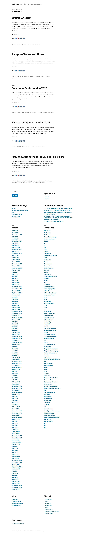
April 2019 (15, 328)
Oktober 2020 (16, 291)
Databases (47, 260)
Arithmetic (26, 76)
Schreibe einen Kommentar (35, 44)
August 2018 (16, 344)
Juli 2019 (14, 322)
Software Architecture (51, 378)
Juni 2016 (15, 398)
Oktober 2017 (16, 365)
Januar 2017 (15, 384)
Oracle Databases (49, 334)
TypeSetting (48, 398)
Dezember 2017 (17, 361)
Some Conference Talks (62, 210)
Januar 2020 (16, 309)
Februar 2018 (16, 357)
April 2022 (15, 255)
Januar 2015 (15, 434)
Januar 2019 (15, 334)
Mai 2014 (15, 450)
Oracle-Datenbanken (50, 336)
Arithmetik (47, 235)
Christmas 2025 (17, 214)
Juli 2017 (14, 371)
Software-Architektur (50, 382)
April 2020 (15, 303)
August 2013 (16, 469)
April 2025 (15, 239)
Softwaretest (48, 384)
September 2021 (17, 268)
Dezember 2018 (17, 336)
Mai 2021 (15, 276)
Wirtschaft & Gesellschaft (52, 417)
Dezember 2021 (17, 264)
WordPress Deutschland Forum (52, 511)
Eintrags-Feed (16, 501)
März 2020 (15, 305)
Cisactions (68, 208)
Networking (47, 322)
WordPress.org (16, 505)
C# (45, 247)
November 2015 (17, 413)
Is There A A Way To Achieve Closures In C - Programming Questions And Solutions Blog (57, 216)
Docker (46, 272)
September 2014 (17, 442)
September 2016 (17, 392)
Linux (45, 305)
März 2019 (15, 330)
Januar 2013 (15, 483)
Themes (47, 507)
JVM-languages (49, 303)
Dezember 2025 (17, 235)
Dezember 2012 (17, 485)
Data (29, 76)
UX (45, 407)
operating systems (50, 330)
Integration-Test (49, 295)
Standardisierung (49, 392)
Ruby (45, 361)
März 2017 (15, 380)
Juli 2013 (14, 471)
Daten (46, 262)
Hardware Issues (49, 286)
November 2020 (17, 289)
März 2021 (15, 280)
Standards (48, 76)
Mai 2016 (15, 400)
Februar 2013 (16, 481)
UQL (13, 212)
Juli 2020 (15, 297)
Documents (47, 274)
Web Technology (48, 181)
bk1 (13, 44)
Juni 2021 (15, 274)
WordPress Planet (49, 513)
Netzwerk (47, 324)
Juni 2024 (15, 243)
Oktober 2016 (16, 390)
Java (34, 76)
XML (45, 427)
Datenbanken (48, 264)
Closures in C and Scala (51, 219)
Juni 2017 (15, 373)
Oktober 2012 (16, 489)
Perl (45, 340)
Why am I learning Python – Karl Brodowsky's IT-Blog (58, 213)
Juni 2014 (15, 448)
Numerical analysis (50, 328)
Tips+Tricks (47, 396)
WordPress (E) (48, 421)
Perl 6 (46, 342)
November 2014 (17, 438)
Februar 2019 (16, 332)
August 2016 (16, 394)
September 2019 (17, 318)
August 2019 (16, 320)
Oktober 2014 (16, 440)
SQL (45, 390)
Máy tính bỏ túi (48, 210)
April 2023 (15, 251)
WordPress (47, 419)
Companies (47, 253)
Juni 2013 (15, 473)
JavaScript (47, 301)
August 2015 (16, 419)
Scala (41, 112)
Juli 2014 (15, 446)
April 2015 (15, 427)
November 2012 (17, 487)
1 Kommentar (15, 77)
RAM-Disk (47, 357)
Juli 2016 (14, 396)
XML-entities (31, 182)
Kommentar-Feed (17, 503)
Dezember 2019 (17, 311)
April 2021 (15, 278)
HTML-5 (46, 291)
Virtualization (48, 409)
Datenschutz (48, 266)
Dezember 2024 (17, 241)
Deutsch (47, 196)
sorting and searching (50, 386)
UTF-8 (27, 182)
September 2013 (17, 467)
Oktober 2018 (16, 340)
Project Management (50, 353)
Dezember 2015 (17, 411)
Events (28, 112)
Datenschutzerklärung (39, 530)
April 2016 (15, 402)
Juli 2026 (15, 230)
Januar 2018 (15, 359)
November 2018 (17, 338)
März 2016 (15, 405)
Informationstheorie (50, 293)
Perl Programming (37, 181)
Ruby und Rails (48, 365)
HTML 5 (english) (30, 181)
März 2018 (15, 355)
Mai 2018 (15, 351)
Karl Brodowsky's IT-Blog (19, 4)
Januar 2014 (16, 458)
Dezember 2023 (17, 249)
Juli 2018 (14, 347)
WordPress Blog (48, 509)
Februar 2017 (16, 382)
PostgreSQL (47, 347)
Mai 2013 (15, 475)
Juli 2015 (14, 421)
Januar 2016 (15, 409)
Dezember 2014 (17, 436)
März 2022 (15, 257)
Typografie (47, 400)
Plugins (46, 501)
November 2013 (17, 463)
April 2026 (15, 233)
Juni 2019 (15, 324)
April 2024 (15, 245)
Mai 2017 (14, 376)
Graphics (47, 284)
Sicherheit (47, 376)
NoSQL (46, 326)
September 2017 (17, 367)
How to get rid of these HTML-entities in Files (38, 156)
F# (45, 282)
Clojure (25, 146)
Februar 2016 (16, 407)
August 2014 (16, 444)
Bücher (46, 241)
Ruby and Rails (48, 363)
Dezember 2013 (17, 460)
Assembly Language (50, 237)
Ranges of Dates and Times (28, 54)
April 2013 (15, 477)
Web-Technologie (49, 415)
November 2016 (17, 388)
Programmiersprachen (51, 349)
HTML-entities (19, 182)
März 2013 (15, 479)
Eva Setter (47, 221)
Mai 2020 (15, 301)
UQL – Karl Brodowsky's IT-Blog (53, 208)
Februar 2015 (16, 431)
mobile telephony (49, 313)
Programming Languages (40, 76)
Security (46, 373)
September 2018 (17, 342)
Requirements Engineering (52, 359)
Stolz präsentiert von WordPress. (28, 530)
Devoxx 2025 (16, 216)
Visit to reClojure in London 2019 (31, 122)
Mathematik (47, 311)
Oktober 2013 (16, 465)
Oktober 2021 (16, 266)
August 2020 (16, 295)
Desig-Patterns (48, 268)
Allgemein (25, 44)
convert (14, 182)
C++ (45, 249)
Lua (45, 309)
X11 (45, 423)
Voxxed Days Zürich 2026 (20, 210)
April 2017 (15, 378)
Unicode (23, 182)
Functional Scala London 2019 (29, 88)
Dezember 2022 (17, 253)
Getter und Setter (58, 221)
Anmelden (15, 499)
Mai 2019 (15, 326)
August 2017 (16, 369)
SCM (45, 371)
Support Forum (48, 505)
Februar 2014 (16, 456)
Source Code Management (52, 388)
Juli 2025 (15, 237)
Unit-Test (47, 402)
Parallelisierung (49, 338)
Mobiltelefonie (48, 315)
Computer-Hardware (50, 255)
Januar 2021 (15, 284)
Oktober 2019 (16, 315)
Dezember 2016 (17, 386)
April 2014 (15, 452)
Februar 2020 (16, 307)
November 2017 (17, 363)
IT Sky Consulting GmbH (18, 523)
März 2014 (15, 454)
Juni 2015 (15, 423)
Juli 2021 (14, 272)
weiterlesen (14, 34)
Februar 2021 (16, 282)
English (31, 76)
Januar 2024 (16, 247)
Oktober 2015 (16, 415)
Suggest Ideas (48, 503)
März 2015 (15, 429)
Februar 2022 (16, 260)
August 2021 (16, 270)
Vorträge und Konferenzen (52, 411)
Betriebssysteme (49, 239)
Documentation (48, 499)
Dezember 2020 (17, 286)
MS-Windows (48, 320)
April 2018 (15, 353)
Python (14, 208)
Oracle (46, 332)
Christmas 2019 (21, 17)
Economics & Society (50, 276)
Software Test (48, 380)
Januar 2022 (16, 262)
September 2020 (17, 293)
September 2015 (17, 417)
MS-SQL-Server (49, 318)
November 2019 (17, 313)
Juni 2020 (15, 299)
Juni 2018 (15, 349)
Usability (47, 405)
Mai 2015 (15, 425)
